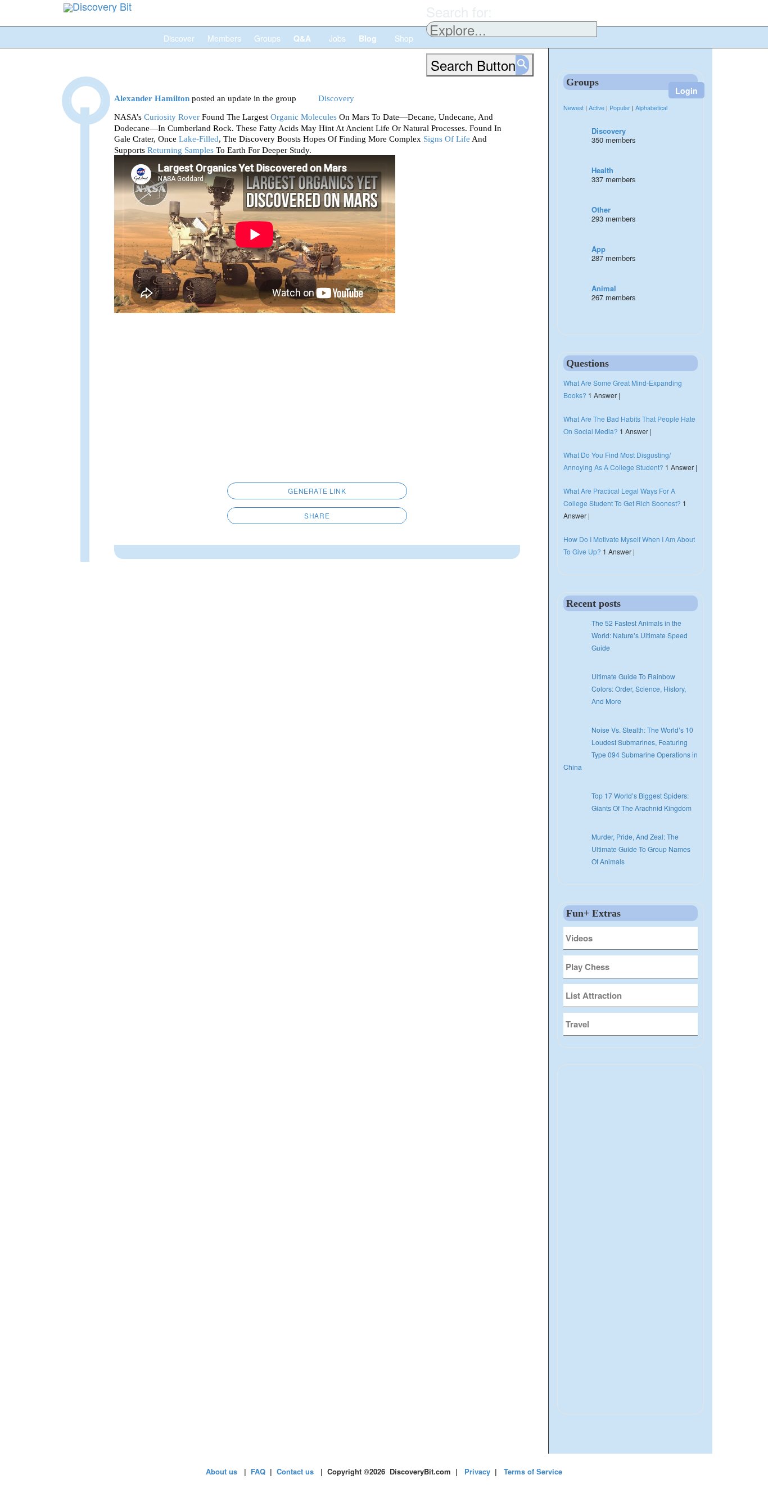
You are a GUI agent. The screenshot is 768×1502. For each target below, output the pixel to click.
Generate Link (317, 490)
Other (601, 209)
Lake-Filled (199, 138)
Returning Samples (180, 150)
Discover (179, 38)
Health (602, 170)
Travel (577, 1024)
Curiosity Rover (172, 116)
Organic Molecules (303, 116)
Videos (579, 938)
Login (686, 90)
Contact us (295, 1471)
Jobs (337, 38)
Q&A (303, 38)
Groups (267, 38)
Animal (603, 288)
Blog (369, 38)
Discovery (608, 130)
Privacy (477, 1471)
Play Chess (587, 966)
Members (224, 38)
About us (221, 1471)
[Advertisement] (317, 400)
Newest (573, 107)
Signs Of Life (446, 138)
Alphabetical (651, 107)
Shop (404, 38)
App (598, 248)
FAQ (258, 1471)
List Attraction (594, 995)
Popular (619, 107)
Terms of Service (533, 1471)
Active (596, 107)
